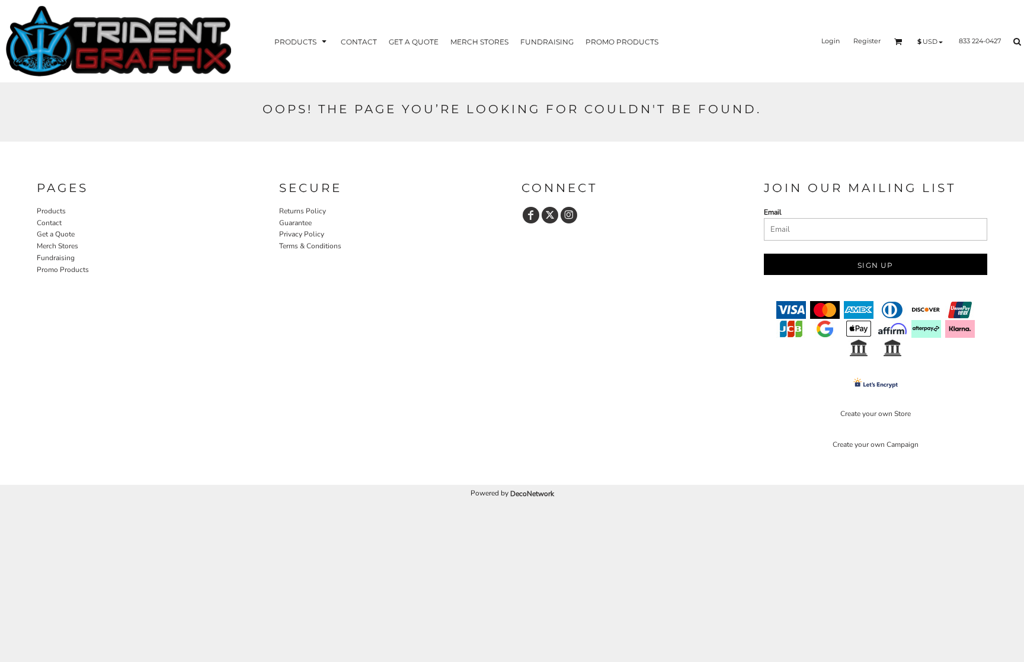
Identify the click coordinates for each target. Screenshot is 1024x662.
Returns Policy (302, 211)
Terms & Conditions (310, 246)
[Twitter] (550, 215)
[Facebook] (531, 215)
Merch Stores (57, 246)
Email (773, 212)
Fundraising (56, 258)
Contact (49, 223)
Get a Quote (56, 234)
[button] (301, 41)
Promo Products (63, 269)
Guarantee (295, 223)
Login (830, 41)
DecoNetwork (532, 493)
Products (51, 211)
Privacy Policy (301, 234)
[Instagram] (569, 215)
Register (867, 41)
